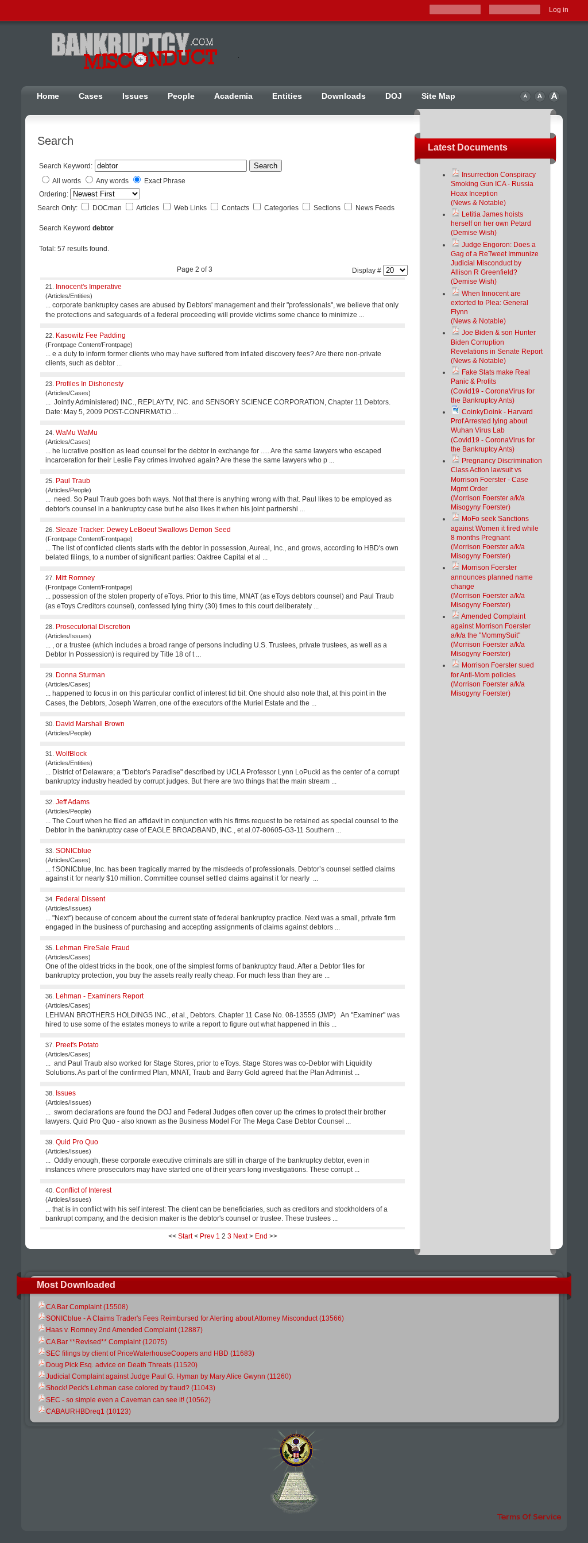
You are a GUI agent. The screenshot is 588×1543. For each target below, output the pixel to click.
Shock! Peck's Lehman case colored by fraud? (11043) (130, 1388)
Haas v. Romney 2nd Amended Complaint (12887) (124, 1330)
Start (185, 1236)
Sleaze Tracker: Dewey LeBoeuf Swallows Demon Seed (143, 530)
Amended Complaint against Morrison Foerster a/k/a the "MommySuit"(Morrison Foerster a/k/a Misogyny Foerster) (491, 635)
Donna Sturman (80, 675)
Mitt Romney (75, 578)
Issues (66, 1093)
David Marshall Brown (90, 724)
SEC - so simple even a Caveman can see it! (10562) (128, 1400)
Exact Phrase (164, 181)
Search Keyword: (65, 166)
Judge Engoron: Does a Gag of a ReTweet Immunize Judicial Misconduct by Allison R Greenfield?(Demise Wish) (495, 263)
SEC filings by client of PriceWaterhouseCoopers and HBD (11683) (150, 1353)
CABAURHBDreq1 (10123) (88, 1411)
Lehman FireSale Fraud (93, 948)
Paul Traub (73, 481)
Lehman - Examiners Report (100, 996)
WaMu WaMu (77, 433)
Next (240, 1236)
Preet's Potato (77, 1045)
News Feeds (374, 208)
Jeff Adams (73, 802)
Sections (328, 208)
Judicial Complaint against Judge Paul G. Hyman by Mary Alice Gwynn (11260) (168, 1376)
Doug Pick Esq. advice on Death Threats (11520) (122, 1365)
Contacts (236, 208)
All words (66, 181)
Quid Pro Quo (77, 1142)
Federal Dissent (80, 899)
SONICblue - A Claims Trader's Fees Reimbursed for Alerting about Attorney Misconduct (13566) (195, 1318)
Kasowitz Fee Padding (91, 335)
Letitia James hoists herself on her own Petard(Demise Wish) (491, 223)
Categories (282, 208)
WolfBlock (71, 754)
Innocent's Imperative (89, 287)
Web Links (191, 208)
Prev (207, 1236)
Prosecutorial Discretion (93, 627)
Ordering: (54, 194)
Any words (112, 181)
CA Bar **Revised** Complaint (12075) (106, 1342)
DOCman (107, 208)
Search (265, 165)
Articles (148, 208)
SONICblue (73, 851)
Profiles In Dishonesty (89, 384)
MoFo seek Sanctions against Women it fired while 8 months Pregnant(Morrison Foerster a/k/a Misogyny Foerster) (495, 537)
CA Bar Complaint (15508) (87, 1307)
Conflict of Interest (83, 1190)
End (261, 1236)
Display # (367, 271)
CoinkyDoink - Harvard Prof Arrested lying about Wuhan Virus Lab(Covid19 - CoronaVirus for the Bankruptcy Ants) (493, 430)
